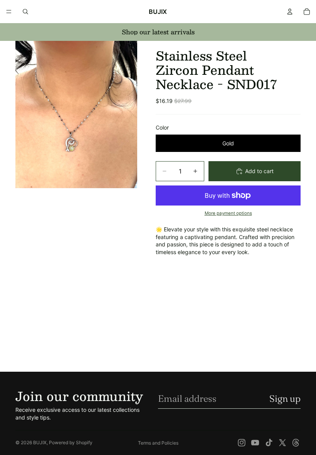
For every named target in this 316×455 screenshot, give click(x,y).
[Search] (25, 11)
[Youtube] (255, 442)
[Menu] (9, 11)
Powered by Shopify (70, 442)
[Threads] (296, 442)
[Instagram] (241, 442)
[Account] (289, 11)
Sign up (285, 398)
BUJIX (40, 442)
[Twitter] (282, 442)
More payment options (228, 213)
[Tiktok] (269, 442)
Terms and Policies (158, 443)
